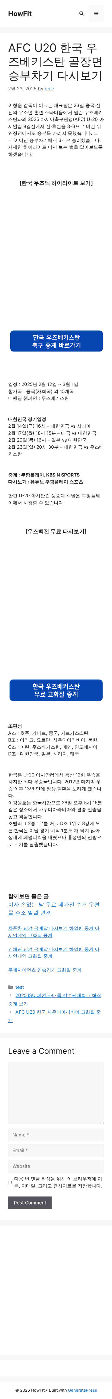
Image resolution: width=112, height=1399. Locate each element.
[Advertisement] (56, 251)
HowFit (20, 14)
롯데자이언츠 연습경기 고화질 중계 (45, 970)
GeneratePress (82, 1390)
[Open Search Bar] (81, 13)
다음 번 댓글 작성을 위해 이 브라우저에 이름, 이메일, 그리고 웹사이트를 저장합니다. (58, 1182)
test (19, 987)
